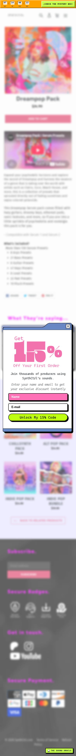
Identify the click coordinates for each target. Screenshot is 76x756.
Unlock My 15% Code (38, 417)
